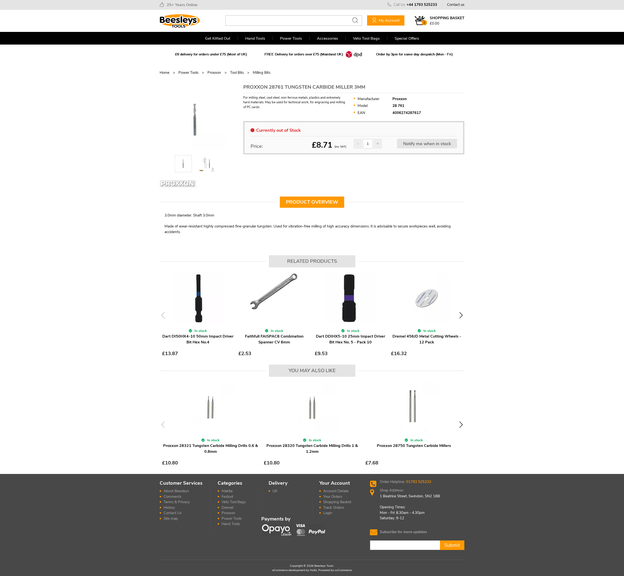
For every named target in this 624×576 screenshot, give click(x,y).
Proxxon (228, 512)
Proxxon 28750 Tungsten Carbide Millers (414, 445)
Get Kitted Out (217, 38)
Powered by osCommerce (335, 570)
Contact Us (173, 512)
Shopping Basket (337, 502)
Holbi (313, 570)
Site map (171, 518)
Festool (227, 496)
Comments (172, 496)
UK (275, 491)
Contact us (455, 4)
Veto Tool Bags (366, 38)
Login (327, 512)
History (169, 507)
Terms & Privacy (177, 502)
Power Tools (291, 38)
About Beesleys (176, 491)
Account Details (336, 491)
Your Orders (332, 496)
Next (461, 315)
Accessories (327, 38)
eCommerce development (288, 570)
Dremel (227, 507)
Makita (227, 491)
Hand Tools (255, 38)
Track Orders (333, 507)
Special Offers (407, 38)
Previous (163, 315)
